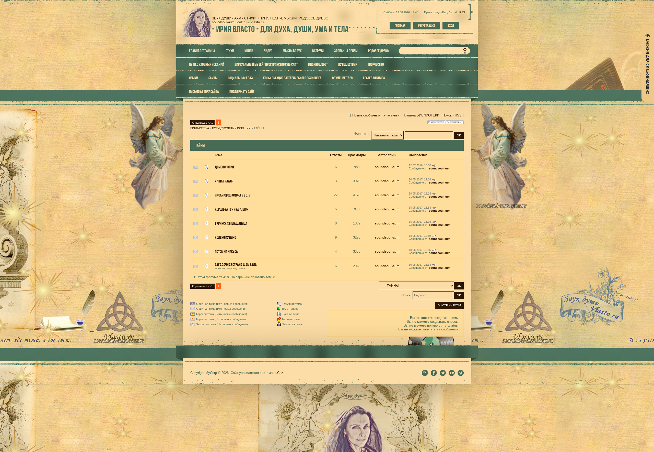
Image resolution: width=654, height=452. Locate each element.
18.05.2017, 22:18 (420, 193)
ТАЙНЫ (259, 128)
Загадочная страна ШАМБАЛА (236, 264)
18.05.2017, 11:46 (420, 249)
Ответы (336, 155)
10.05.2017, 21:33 (420, 264)
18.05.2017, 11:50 (420, 235)
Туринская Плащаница (231, 223)
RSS (462, 12)
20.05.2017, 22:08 (420, 179)
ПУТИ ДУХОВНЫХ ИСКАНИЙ (231, 128)
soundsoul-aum (387, 167)
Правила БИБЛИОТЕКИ (420, 115)
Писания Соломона (228, 195)
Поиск (447, 115)
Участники (391, 115)
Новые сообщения (366, 115)
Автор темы (387, 155)
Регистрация (426, 26)
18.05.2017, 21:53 (420, 207)
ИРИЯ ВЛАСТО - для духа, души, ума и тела (280, 29)
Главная (400, 26)
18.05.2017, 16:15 (420, 221)
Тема (218, 155)
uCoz (279, 373)
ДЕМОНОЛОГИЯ (224, 167)
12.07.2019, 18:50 (420, 165)
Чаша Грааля (224, 181)
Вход (451, 26)
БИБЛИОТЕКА (199, 128)
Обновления (418, 155)
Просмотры (357, 155)
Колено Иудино (225, 237)
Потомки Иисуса (226, 251)
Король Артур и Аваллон (231, 209)
